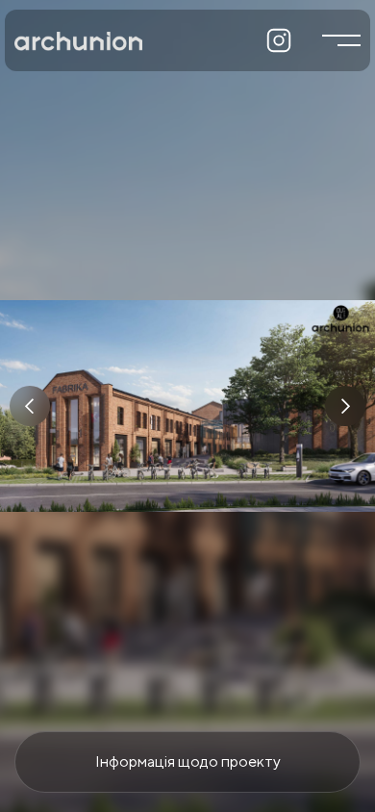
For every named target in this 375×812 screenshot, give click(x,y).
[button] (30, 406)
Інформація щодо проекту (188, 761)
